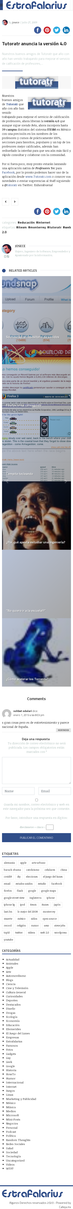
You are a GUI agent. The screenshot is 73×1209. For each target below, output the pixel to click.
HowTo (11, 1074)
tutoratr (12, 185)
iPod (22, 904)
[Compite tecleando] (36, 447)
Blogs (9, 980)
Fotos (9, 1049)
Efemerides (13, 1029)
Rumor (35, 925)
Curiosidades (14, 996)
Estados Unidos (24, 883)
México (21, 918)
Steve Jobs (59, 925)
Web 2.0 (44, 932)
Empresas (12, 1037)
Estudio (42, 883)
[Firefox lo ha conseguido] (36, 379)
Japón (57, 904)
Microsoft (12, 1115)
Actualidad (12, 959)
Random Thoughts (18, 1140)
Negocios (12, 1123)
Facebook (8, 172)
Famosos (12, 1045)
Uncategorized (15, 1160)
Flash (20, 890)
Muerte (8, 918)
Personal (11, 1128)
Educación (27, 222)
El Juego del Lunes (18, 1033)
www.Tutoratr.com (38, 176)
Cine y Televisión (17, 988)
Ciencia (10, 984)
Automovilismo (16, 976)
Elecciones (32, 876)
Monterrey (38, 227)
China (63, 870)
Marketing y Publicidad (21, 1099)
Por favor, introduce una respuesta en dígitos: (36, 818)
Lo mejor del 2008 (27, 911)
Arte (8, 972)
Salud (9, 1148)
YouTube (8, 939)
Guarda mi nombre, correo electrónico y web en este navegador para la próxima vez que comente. (36, 807)
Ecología (11, 1017)
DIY (19, 876)
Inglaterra (35, 898)
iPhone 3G (9, 904)
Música (11, 1107)
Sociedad (12, 1152)
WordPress (60, 932)
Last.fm (8, 911)
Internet (44, 222)
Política (11, 1136)
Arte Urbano (38, 862)
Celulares (50, 870)
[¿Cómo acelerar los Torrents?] (36, 652)
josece (15, 22)
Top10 (7, 932)
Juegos (10, 1090)
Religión (21, 925)
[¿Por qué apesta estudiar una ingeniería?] (36, 515)
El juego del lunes (53, 876)
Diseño (10, 1008)
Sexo (46, 925)
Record (8, 925)
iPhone (51, 898)
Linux (9, 1095)
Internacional (15, 1082)
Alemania (9, 862)
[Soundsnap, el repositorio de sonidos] (36, 310)
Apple (23, 862)
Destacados (13, 1004)
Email (7, 883)
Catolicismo (32, 870)
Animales (12, 963)
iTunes (45, 904)
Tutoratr (55, 227)
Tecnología (13, 1156)
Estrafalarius (14, 1041)
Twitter (19, 932)
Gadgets (11, 1054)
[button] (7, 481)
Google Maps (48, 890)
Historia (11, 1070)
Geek (9, 1062)
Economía (12, 1021)
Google (32, 890)
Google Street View (14, 898)
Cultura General (16, 992)
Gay (8, 1058)
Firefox (8, 890)
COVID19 (8, 876)
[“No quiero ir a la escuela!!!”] (36, 584)
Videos (31, 932)
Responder (63, 730)
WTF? (9, 1168)
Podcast (11, 1132)
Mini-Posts (13, 1119)
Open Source (50, 918)
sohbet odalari (22, 711)
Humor (10, 1078)
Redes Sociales (15, 1144)
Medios (11, 1111)
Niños (34, 918)
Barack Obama (12, 870)
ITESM (22, 227)
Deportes (12, 1000)
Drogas (10, 1013)
